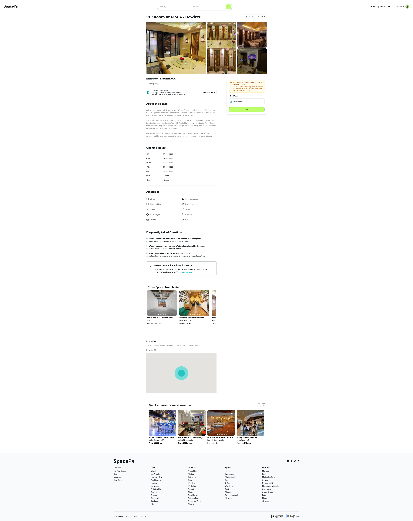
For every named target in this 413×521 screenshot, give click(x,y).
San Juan (154, 501)
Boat (227, 489)
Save (263, 17)
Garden (265, 480)
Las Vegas (155, 486)
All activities (192, 504)
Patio (264, 495)
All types (228, 498)
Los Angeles (155, 474)
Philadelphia (156, 489)
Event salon (229, 474)
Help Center (118, 480)
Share (250, 17)
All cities (154, 504)
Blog (115, 474)
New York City (156, 477)
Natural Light (267, 483)
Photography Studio (270, 486)
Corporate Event (194, 501)
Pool (264, 474)
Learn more (187, 272)
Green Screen (267, 492)
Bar (226, 480)
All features (266, 501)
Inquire (246, 110)
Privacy (135, 516)
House (227, 471)
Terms (127, 516)
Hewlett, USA (151, 350)
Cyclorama (266, 489)
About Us (117, 477)
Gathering (192, 477)
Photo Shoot (193, 471)
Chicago (154, 495)
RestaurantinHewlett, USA (161, 78)
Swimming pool (231, 495)
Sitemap (143, 516)
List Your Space (120, 471)
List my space (398, 6)
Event (190, 480)
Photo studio (230, 477)
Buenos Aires (156, 498)
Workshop (192, 486)
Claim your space (208, 92)
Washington (156, 480)
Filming (191, 474)
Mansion (228, 492)
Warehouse (229, 486)
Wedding (191, 483)
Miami (153, 471)
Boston (154, 492)
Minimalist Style (268, 477)
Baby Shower (193, 495)
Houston (154, 483)
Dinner (190, 492)
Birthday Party (194, 498)
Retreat (191, 489)
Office (227, 483)
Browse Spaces (377, 6)
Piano (264, 498)
